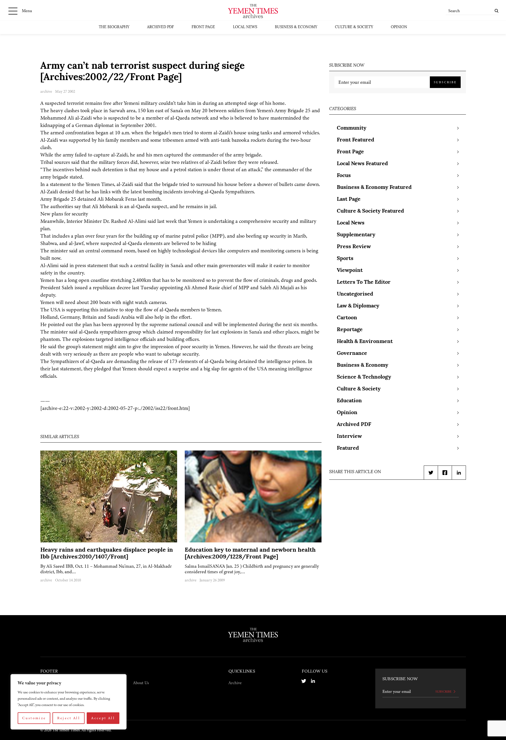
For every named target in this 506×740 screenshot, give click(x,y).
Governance (352, 353)
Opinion (399, 27)
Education (349, 401)
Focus (344, 175)
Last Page (349, 199)
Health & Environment (365, 341)
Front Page (203, 27)
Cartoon (347, 318)
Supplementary (356, 235)
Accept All (103, 718)
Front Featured (355, 140)
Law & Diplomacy (358, 306)
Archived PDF (160, 27)
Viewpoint (350, 270)
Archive (235, 683)
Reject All (68, 718)
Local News (245, 27)
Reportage (350, 329)
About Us (141, 683)
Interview (349, 436)
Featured (348, 448)
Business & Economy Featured (374, 187)
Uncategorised (355, 294)
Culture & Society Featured (370, 211)
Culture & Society (354, 27)
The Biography (114, 27)
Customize (34, 718)
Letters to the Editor (364, 282)
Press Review (354, 246)
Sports (345, 258)
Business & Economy (296, 27)
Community (351, 128)
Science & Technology (364, 377)
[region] (68, 701)
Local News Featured (362, 163)
